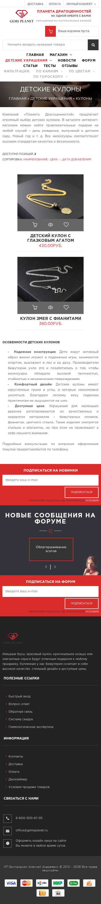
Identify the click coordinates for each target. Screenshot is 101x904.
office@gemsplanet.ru (32, 830)
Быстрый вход (19, 696)
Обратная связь (20, 711)
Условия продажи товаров (29, 787)
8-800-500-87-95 (29, 818)
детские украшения (26, 60)
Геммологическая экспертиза (31, 727)
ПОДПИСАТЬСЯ (81, 492)
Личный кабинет (79, 4)
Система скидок (21, 719)
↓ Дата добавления (75, 159)
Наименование (36, 159)
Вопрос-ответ (19, 704)
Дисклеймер (18, 779)
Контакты (16, 756)
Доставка (35, 4)
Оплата (55, 4)
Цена (54, 159)
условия (92, 501)
